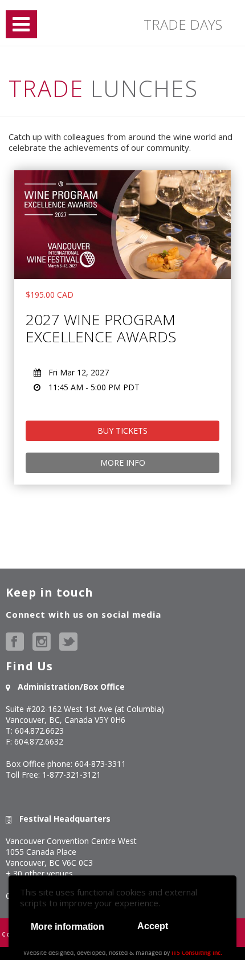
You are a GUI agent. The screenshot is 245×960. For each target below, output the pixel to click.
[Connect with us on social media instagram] (41, 642)
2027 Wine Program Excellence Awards (101, 328)
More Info (122, 462)
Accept (152, 926)
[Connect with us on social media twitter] (68, 642)
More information (67, 926)
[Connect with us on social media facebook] (15, 642)
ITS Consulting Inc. (197, 953)
